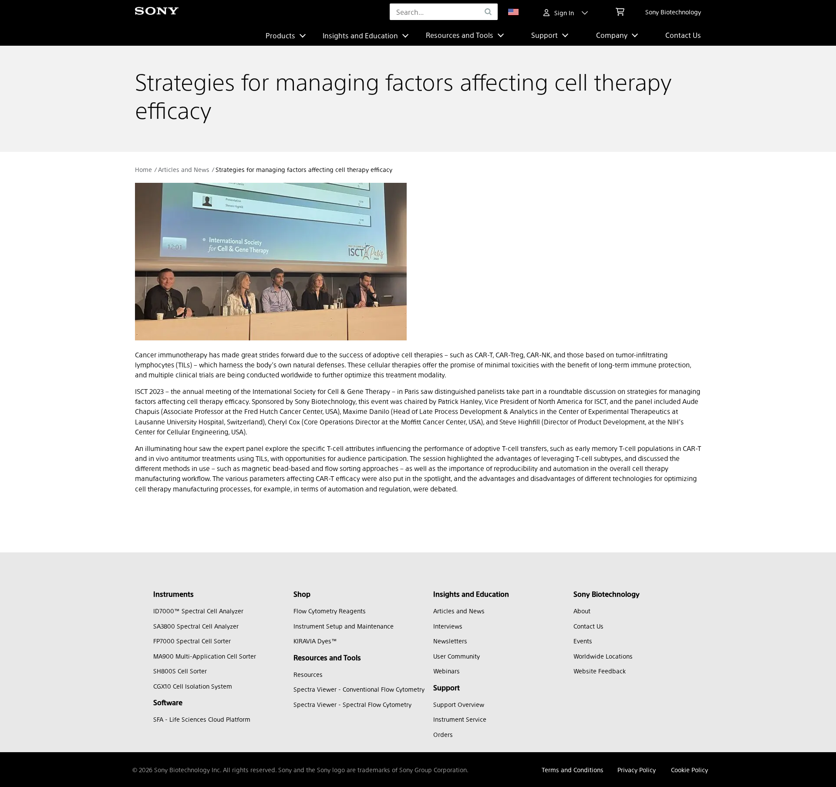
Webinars (446, 671)
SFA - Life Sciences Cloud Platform (201, 719)
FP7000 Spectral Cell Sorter (192, 641)
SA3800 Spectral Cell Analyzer (196, 626)
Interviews (447, 626)
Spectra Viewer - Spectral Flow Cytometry (352, 704)
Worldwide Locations (603, 656)
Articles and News (183, 169)
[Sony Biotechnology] (157, 12)
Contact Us (683, 35)
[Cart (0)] (620, 11)
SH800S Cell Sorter (180, 671)
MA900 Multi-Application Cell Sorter (204, 656)
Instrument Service (459, 719)
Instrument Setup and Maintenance (343, 626)
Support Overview (458, 704)
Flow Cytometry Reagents (329, 611)
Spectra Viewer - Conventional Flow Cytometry (359, 689)
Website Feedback (599, 671)
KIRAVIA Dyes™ (315, 641)
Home (143, 169)
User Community (456, 656)
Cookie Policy (689, 770)
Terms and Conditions (572, 770)
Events (582, 641)
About (581, 611)
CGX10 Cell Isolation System (192, 686)
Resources (308, 674)
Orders (443, 734)
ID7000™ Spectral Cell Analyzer (198, 611)
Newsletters (450, 641)
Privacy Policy (636, 770)
